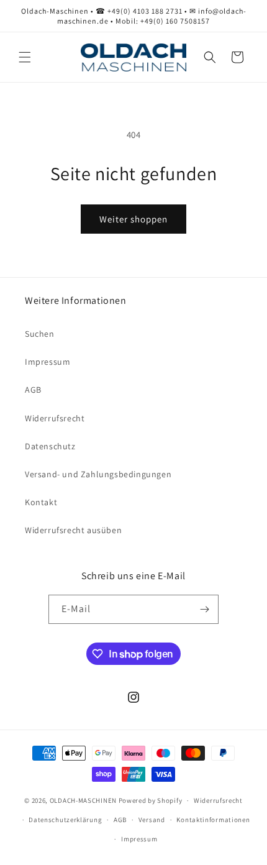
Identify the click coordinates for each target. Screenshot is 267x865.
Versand (151, 819)
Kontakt (41, 502)
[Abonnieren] (204, 609)
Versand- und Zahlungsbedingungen (98, 474)
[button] (24, 57)
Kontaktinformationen (213, 819)
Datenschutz (50, 446)
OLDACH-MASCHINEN (83, 800)
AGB (33, 389)
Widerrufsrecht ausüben (73, 530)
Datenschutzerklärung (65, 819)
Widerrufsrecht (54, 418)
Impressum (47, 361)
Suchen (40, 333)
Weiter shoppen (133, 219)
